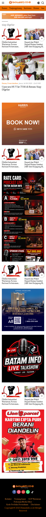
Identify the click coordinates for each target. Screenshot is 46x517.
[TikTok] (32, 492)
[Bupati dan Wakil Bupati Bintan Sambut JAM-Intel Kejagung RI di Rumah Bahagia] (14, 34)
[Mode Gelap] (38, 3)
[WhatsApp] (28, 492)
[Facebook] (14, 492)
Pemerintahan (12, 83)
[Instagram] (19, 492)
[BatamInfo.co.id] (18, 3)
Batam (4, 83)
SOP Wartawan (34, 499)
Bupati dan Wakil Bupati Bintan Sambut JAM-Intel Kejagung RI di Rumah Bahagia (13, 44)
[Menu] (3, 3)
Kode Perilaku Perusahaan (17, 504)
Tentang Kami (20, 499)
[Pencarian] (42, 3)
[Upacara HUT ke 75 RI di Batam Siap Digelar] (23, 66)
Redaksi (8, 499)
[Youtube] (23, 492)
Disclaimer (35, 504)
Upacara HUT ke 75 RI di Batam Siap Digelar (21, 88)
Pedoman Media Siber (23, 502)
